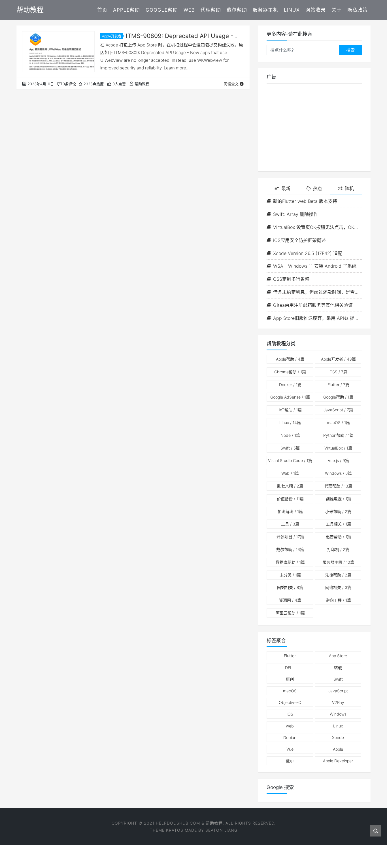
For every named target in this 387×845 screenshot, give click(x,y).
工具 (290, 524)
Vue (290, 749)
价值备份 (290, 498)
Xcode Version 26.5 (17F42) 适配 (307, 253)
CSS (338, 371)
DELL (290, 667)
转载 (338, 667)
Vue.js (338, 460)
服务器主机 (265, 10)
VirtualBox (338, 448)
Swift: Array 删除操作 (295, 214)
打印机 (338, 549)
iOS (290, 714)
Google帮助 (162, 10)
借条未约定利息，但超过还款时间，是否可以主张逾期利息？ (317, 292)
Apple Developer (338, 760)
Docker (290, 384)
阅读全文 (231, 84)
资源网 (290, 600)
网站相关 (290, 587)
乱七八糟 (290, 486)
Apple (338, 749)
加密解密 (290, 511)
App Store (338, 655)
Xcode (338, 737)
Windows (338, 473)
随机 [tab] (349, 188)
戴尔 (290, 760)
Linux (292, 10)
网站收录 (315, 10)
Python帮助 (338, 435)
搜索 (350, 50)
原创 (290, 679)
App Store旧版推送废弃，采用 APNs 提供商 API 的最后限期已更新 (317, 318)
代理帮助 (211, 10)
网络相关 (338, 587)
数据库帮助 (290, 562)
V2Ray (338, 702)
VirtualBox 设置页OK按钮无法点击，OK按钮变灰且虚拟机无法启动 (317, 227)
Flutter (338, 384)
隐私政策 (357, 10)
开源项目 (290, 536)
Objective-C (290, 702)
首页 (102, 10)
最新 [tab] (285, 188)
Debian (289, 737)
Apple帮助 (126, 10)
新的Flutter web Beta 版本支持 (305, 201)
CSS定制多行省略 (291, 279)
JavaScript (338, 409)
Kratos (174, 830)
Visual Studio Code (290, 460)
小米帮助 (338, 511)
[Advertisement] (314, 127)
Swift (290, 448)
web (290, 725)
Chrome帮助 (290, 371)
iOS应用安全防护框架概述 (299, 240)
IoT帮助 (290, 409)
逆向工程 (338, 600)
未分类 (290, 574)
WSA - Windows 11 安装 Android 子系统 (314, 266)
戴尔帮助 (237, 10)
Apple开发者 (111, 36)
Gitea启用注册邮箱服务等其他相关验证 (313, 305)
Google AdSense (290, 397)
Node (290, 435)
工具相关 (338, 524)
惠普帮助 (338, 536)
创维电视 (338, 498)
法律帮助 (338, 574)
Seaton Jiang (221, 830)
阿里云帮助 (290, 612)
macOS (338, 422)
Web (189, 10)
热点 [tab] (317, 188)
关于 (336, 10)
